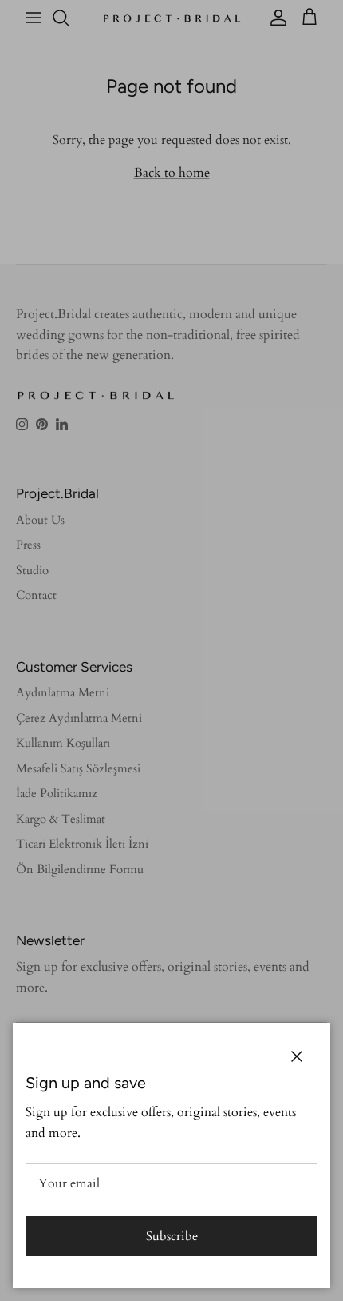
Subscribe (172, 1236)
